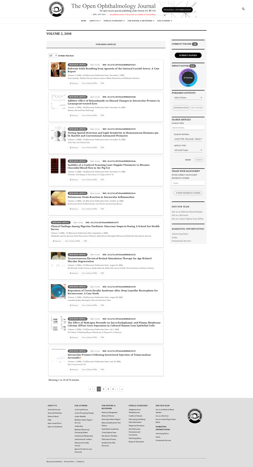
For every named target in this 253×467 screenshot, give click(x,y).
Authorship (79, 426)
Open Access (95, 65)
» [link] (121, 389)
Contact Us (80, 462)
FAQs (49, 420)
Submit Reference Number (188, 193)
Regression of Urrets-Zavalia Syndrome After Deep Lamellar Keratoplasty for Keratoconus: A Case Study (113, 292)
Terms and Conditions (54, 462)
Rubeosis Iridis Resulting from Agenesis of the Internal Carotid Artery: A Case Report (113, 70)
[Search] (243, 9)
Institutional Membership (84, 436)
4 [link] (113, 389)
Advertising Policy (180, 234)
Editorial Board (53, 416)
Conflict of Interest (135, 416)
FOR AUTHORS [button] (163, 21)
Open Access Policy (55, 423)
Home (83, 21)
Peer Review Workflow (110, 436)
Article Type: (180, 146)
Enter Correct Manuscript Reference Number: (184, 176)
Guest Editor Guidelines (110, 429)
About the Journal (54, 410)
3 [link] (108, 389)
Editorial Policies (108, 416)
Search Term (178, 123)
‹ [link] (94, 389)
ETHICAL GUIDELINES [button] (113, 21)
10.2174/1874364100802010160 (121, 97)
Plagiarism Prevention (136, 426)
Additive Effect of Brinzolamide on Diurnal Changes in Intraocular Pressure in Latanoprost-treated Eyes (114, 102)
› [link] (117, 389)
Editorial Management (109, 412)
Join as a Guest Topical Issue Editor (188, 218)
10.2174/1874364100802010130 (121, 286)
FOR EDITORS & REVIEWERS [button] (140, 21)
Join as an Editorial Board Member (187, 211)
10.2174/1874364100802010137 (105, 222)
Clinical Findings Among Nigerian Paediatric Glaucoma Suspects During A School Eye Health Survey (105, 228)
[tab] (106, 44)
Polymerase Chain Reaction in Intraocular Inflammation (101, 197)
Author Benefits (80, 416)
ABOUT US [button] (94, 21)
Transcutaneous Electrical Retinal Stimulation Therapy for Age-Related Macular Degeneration (110, 260)
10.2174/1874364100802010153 (121, 129)
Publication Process (109, 439)
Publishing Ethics (135, 438)
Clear (188, 160)
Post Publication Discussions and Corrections (134, 432)
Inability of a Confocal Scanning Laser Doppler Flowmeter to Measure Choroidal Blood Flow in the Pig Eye (109, 166)
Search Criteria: (182, 134)
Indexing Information (177, 9)
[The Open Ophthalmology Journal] (195, 415)
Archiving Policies (81, 410)
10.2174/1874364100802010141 (121, 193)
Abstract (75, 83)
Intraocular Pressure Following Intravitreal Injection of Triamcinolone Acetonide (109, 356)
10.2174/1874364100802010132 (121, 254)
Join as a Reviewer (180, 215)
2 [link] (103, 389)
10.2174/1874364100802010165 (121, 64)
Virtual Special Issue (109, 432)
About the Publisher (55, 413)
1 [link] (98, 389)
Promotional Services (181, 240)
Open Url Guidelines (55, 427)
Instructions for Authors (83, 439)
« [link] (90, 389)
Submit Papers (188, 55)
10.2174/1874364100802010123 (121, 319)
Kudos (174, 237)
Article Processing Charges (84, 413)
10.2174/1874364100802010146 (121, 161)
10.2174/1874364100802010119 (121, 351)
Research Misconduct (136, 442)
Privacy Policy (69, 462)
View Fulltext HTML (89, 83)
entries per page (66, 56)
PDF (102, 83)
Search (199, 160)
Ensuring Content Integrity (111, 419)
